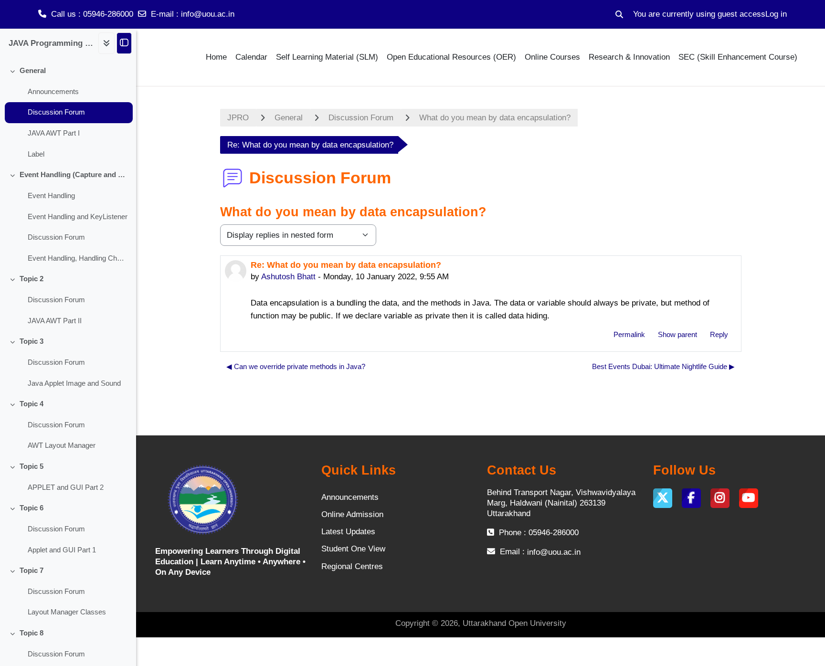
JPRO (238, 117)
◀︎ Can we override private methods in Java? (295, 366)
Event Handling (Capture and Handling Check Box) (74, 175)
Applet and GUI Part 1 (62, 550)
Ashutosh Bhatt (288, 276)
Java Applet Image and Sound (74, 383)
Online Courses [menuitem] (552, 57)
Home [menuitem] (216, 57)
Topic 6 (31, 508)
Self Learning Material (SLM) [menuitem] (327, 57)
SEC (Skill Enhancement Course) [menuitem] (737, 57)
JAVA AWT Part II (55, 321)
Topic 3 (31, 341)
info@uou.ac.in (207, 14)
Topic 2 (31, 279)
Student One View (353, 548)
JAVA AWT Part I (54, 133)
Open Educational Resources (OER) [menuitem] (451, 57)
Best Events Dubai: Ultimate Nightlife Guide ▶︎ (663, 366)
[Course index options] (106, 43)
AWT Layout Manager (61, 445)
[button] (619, 14)
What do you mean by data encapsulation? (495, 117)
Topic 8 (31, 633)
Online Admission (352, 514)
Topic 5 (31, 466)
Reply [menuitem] (719, 334)
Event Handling (51, 196)
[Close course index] (124, 43)
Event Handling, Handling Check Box (78, 258)
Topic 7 (31, 570)
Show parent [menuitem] (677, 334)
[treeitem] (68, 113)
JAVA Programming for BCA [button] (51, 43)
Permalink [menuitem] (629, 334)
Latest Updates (348, 531)
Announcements (53, 91)
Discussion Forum (56, 112)
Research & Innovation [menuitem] (629, 57)
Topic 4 (31, 404)
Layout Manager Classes (67, 612)
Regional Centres (352, 566)
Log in (776, 14)
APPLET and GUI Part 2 (66, 487)
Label (36, 154)
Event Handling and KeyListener (77, 217)
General (33, 70)
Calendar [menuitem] (251, 57)
